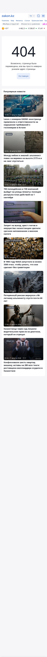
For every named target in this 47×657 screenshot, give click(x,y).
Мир (12, 21)
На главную (23, 76)
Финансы (19, 21)
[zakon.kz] (8, 16)
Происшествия (37, 21)
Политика (5, 21)
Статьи (27, 21)
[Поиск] (38, 16)
